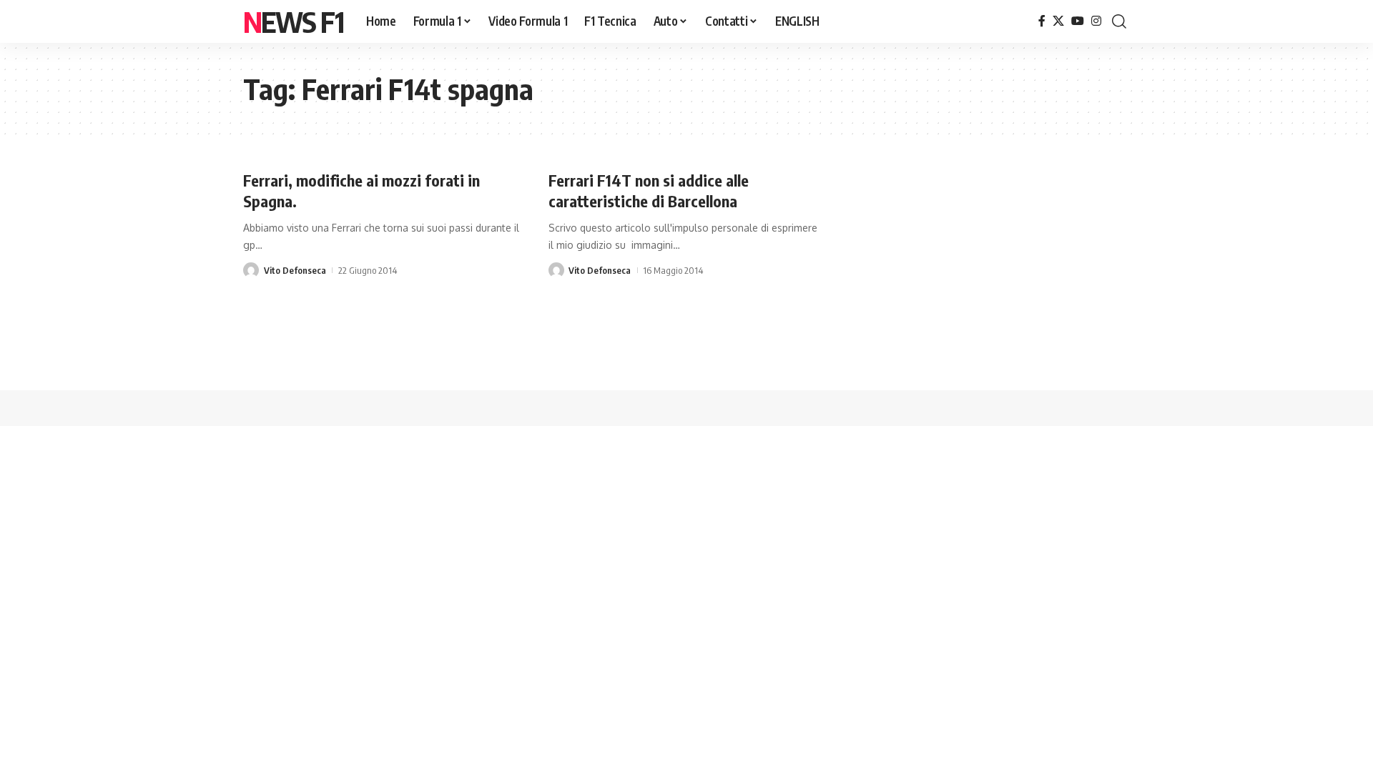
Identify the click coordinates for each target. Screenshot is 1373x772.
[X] (1058, 21)
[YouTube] (1078, 21)
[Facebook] (1042, 21)
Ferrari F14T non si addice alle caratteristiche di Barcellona (648, 190)
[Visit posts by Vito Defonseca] (251, 270)
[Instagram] (1096, 21)
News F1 (293, 21)
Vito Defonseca (295, 270)
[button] (1119, 21)
